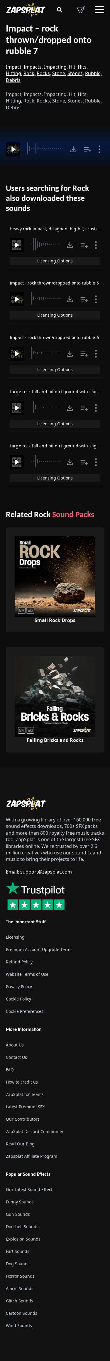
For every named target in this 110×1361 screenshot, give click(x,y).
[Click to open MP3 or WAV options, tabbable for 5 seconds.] (73, 149)
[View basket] (81, 10)
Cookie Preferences (24, 1011)
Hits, (83, 67)
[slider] (45, 148)
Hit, (73, 67)
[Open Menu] (99, 9)
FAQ (10, 1069)
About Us (15, 1044)
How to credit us (22, 1081)
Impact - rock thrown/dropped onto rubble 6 (54, 337)
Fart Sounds (17, 1251)
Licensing (15, 937)
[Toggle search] (59, 9)
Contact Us (16, 1057)
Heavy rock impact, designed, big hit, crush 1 (55, 228)
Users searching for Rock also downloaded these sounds (47, 199)
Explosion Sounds (23, 1238)
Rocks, (44, 73)
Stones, (75, 73)
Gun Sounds (18, 1214)
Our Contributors (23, 1119)
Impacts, (33, 67)
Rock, (29, 73)
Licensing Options (55, 261)
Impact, (14, 67)
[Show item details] (99, 149)
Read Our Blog (20, 1143)
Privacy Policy (19, 986)
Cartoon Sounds (21, 1313)
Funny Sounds (20, 1201)
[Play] (13, 149)
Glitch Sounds (19, 1300)
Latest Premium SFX (25, 1106)
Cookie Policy (18, 999)
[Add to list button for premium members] (87, 149)
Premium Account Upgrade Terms (39, 949)
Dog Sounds (18, 1263)
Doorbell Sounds (22, 1226)
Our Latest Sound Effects (30, 1189)
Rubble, (93, 73)
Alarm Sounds (19, 1288)
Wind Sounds (19, 1325)
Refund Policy (19, 962)
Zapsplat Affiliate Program (31, 1156)
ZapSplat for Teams (25, 1094)
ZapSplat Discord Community (34, 1131)
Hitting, (14, 73)
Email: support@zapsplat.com (39, 871)
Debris (13, 80)
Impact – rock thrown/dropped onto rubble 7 (49, 40)
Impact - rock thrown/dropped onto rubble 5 (54, 283)
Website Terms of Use (27, 974)
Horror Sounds (20, 1276)
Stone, (59, 73)
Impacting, (56, 67)
